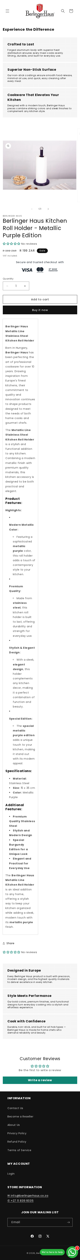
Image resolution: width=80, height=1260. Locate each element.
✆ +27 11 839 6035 (20, 1200)
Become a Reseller (20, 1116)
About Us (13, 1125)
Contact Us (15, 1108)
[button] (7, 11)
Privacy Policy (16, 1133)
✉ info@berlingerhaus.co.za (27, 1195)
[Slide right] (48, 209)
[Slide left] (32, 209)
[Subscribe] (68, 1222)
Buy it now (40, 310)
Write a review (40, 1080)
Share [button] (11, 943)
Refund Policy (16, 1142)
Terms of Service (19, 1150)
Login (11, 1174)
